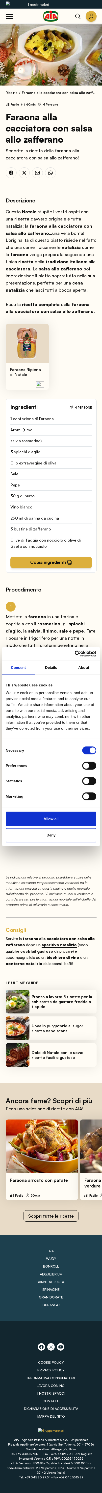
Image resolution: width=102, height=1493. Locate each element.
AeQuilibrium (51, 1274)
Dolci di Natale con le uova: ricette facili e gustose (57, 1055)
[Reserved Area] (91, 16)
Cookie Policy (51, 1362)
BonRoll (51, 1266)
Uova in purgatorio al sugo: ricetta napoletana (57, 1028)
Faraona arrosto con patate (39, 1180)
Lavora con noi (51, 1385)
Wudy (51, 1258)
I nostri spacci (51, 1393)
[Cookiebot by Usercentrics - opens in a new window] (74, 654)
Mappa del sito (51, 1416)
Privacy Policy (51, 1370)
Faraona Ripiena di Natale (25, 372)
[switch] (89, 766)
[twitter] (24, 172)
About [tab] (83, 667)
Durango (51, 1305)
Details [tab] (51, 667)
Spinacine (51, 1289)
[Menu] (9, 16)
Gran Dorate (51, 1297)
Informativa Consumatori (51, 1378)
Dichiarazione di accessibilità (51, 1408)
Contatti (51, 1401)
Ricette (12, 92)
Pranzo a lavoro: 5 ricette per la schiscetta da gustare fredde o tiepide (62, 1001)
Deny (51, 835)
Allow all (51, 819)
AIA (51, 1251)
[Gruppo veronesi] (51, 1432)
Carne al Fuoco (51, 1282)
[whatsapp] (50, 172)
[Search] (78, 16)
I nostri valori (38, 4)
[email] (37, 172)
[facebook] (11, 172)
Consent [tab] (18, 667)
